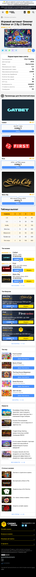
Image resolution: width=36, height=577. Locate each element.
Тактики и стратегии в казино (22, 472)
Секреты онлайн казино (20, 506)
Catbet (4, 122)
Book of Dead (17, 363)
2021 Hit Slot (17, 391)
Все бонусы (15, 343)
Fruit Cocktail (17, 354)
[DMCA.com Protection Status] (18, 555)
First (3, 158)
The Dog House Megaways (22, 372)
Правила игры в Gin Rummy (21, 489)
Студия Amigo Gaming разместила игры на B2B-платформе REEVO (21, 433)
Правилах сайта (22, 552)
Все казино (15, 285)
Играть (18, 131)
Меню (3, 12)
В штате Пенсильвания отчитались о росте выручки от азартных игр (23, 423)
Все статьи (15, 514)
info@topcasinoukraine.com (21, 4)
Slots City (5, 195)
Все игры (15, 400)
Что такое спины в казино (21, 497)
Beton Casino (8, 328)
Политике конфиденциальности (9, 552)
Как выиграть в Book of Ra (21, 481)
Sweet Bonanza (18, 381)
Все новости (15, 462)
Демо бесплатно (23, 359)
